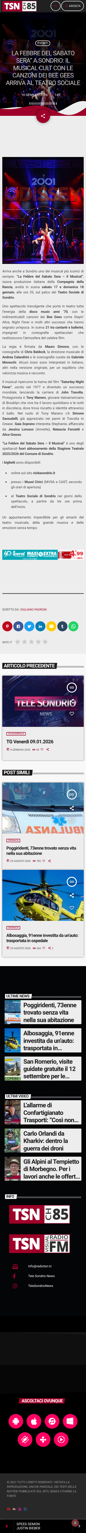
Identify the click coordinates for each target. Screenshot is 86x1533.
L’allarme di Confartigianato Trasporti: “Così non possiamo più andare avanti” (50, 1120)
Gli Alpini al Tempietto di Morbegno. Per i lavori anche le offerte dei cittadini (51, 1173)
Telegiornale (16, 734)
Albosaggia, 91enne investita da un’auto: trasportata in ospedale (42, 938)
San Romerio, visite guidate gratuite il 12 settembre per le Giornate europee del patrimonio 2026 (50, 1076)
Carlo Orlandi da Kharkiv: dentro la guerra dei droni (45, 1141)
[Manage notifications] (75, 1523)
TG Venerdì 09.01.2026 (29, 742)
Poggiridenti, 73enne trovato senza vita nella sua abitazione (41, 850)
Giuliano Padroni (33, 609)
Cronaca (13, 840)
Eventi (42, 43)
